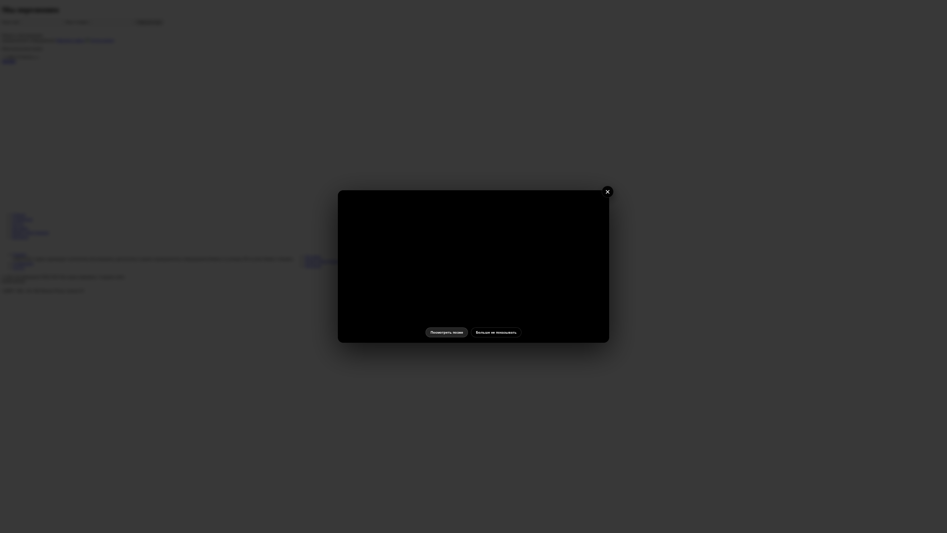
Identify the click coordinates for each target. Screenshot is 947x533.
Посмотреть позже (447, 332)
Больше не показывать (496, 332)
